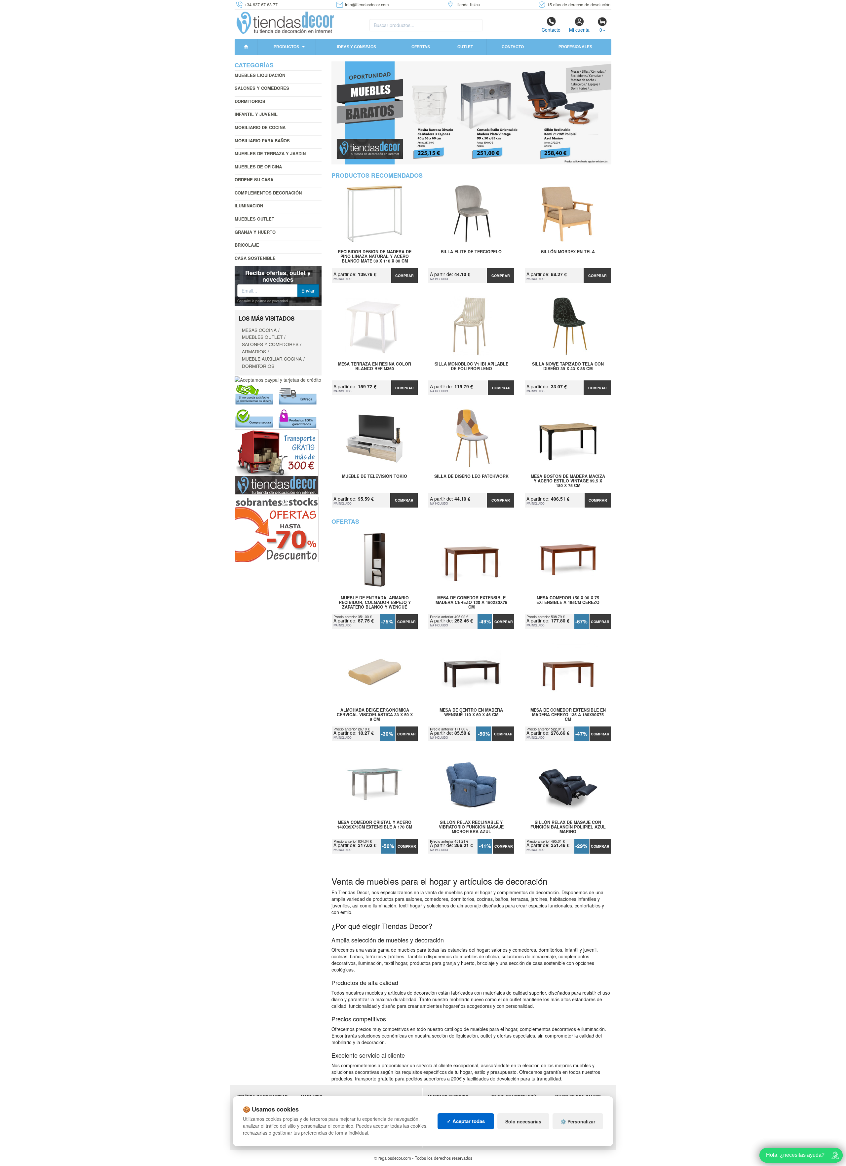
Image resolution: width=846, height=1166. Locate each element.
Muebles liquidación (260, 75)
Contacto (551, 29)
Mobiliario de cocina (260, 127)
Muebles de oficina (258, 166)
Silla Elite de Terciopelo (471, 252)
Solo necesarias (523, 1121)
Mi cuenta (579, 29)
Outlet (465, 47)
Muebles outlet (254, 219)
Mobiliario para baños (262, 140)
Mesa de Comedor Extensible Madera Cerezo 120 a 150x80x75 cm (471, 602)
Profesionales (575, 47)
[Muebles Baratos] (471, 112)
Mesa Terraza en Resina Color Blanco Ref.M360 (374, 366)
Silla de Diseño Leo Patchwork (471, 476)
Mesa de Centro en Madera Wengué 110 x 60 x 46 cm (471, 713)
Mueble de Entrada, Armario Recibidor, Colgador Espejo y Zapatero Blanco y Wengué (375, 602)
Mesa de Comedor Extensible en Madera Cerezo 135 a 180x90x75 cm (568, 715)
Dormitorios (250, 101)
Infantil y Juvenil (256, 114)
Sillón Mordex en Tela (568, 252)
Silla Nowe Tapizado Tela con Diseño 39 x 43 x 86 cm (568, 366)
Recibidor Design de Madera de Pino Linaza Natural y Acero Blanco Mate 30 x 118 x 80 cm (374, 256)
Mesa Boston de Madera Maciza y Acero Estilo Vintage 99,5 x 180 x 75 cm (568, 481)
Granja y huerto (255, 232)
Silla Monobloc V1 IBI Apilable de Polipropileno (471, 366)
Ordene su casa (254, 179)
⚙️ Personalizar (577, 1121)
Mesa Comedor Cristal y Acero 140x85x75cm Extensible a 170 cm (374, 825)
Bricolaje (247, 245)
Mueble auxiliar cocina (272, 358)
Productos (286, 47)
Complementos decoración (268, 193)
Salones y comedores (262, 88)
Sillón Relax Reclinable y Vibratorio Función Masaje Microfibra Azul (471, 827)
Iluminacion (249, 205)
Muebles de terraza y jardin (270, 153)
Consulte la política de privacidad (262, 301)
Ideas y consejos (356, 47)
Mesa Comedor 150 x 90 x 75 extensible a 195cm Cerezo (567, 600)
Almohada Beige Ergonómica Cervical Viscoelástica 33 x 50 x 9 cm (375, 715)
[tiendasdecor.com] (286, 22)
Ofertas (420, 47)
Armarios (254, 351)
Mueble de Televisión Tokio (374, 476)
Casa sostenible (255, 258)
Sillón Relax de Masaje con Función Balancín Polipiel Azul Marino (568, 827)
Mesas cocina (259, 330)
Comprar (404, 275)
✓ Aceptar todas (466, 1121)
